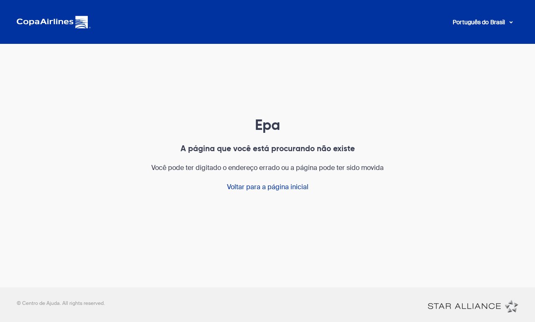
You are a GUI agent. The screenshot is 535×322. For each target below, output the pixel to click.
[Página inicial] (473, 305)
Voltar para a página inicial (267, 187)
